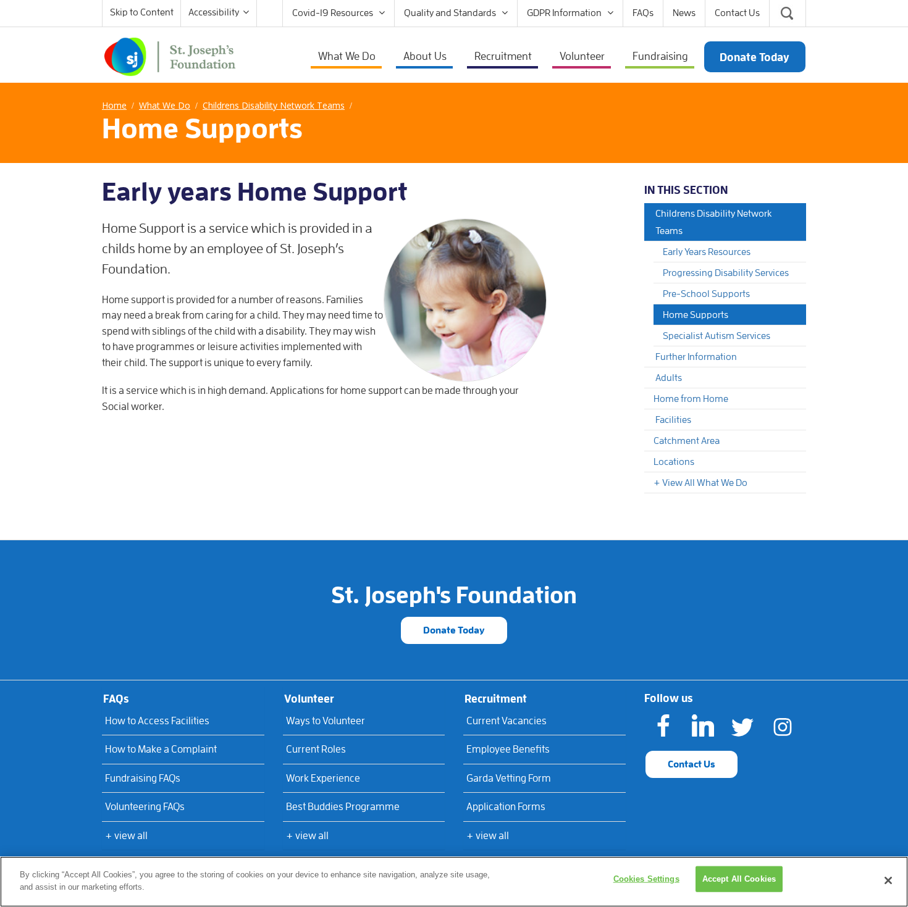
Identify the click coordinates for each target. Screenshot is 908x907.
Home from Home (691, 399)
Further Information (696, 357)
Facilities (673, 420)
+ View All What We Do (700, 483)
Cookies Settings (646, 879)
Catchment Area (687, 441)
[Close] (888, 880)
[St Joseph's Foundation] (170, 55)
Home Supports (695, 315)
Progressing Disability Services (726, 273)
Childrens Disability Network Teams (713, 222)
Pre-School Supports (706, 294)
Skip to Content (142, 12)
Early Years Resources (706, 252)
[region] (454, 881)
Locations (674, 462)
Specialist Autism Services (716, 336)
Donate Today (454, 630)
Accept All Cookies (739, 879)
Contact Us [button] (691, 764)
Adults (668, 378)
